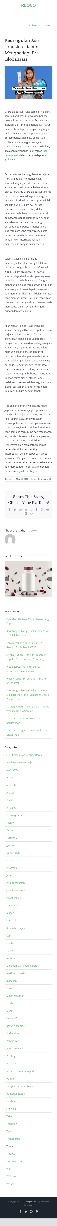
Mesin (9, 988)
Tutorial (10, 1154)
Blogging (11, 807)
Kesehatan (12, 905)
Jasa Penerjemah (16, 890)
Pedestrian (12, 1033)
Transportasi (13, 1138)
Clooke (10, 479)
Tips (8, 1131)
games (10, 845)
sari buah (11, 1101)
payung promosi (15, 1026)
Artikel (10, 792)
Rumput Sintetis (15, 1093)
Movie (9, 1003)
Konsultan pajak (15, 928)
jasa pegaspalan (15, 883)
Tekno (9, 1116)
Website (11, 1176)
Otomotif (11, 1018)
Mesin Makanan (15, 995)
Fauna (9, 830)
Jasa (8, 875)
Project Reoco (32, 1201)
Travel (9, 1146)
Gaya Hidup (13, 852)
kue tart (10, 943)
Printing (11, 1056)
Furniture (11, 837)
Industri (10, 860)
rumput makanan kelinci (20, 1086)
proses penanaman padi (20, 1071)
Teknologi (11, 1123)
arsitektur (12, 785)
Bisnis (33, 479)
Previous (37, 25)
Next (47, 25)
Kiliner (10, 913)
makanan (11, 958)
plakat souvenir (15, 1048)
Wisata (10, 1184)
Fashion (10, 822)
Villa (8, 1169)
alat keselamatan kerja (19, 762)
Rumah (10, 1078)
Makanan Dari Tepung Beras (22, 965)
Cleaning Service (15, 815)
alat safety (12, 770)
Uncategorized (14, 1161)
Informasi (11, 868)
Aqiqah (10, 777)
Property (11, 1063)
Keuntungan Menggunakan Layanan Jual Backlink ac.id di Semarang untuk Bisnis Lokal (27, 695)
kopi (8, 935)
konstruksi (12, 920)
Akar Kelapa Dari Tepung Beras (24, 755)
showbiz (11, 1108)
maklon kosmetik (16, 973)
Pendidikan (12, 1041)
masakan (11, 980)
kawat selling (13, 898)
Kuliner (10, 950)
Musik (9, 1011)
